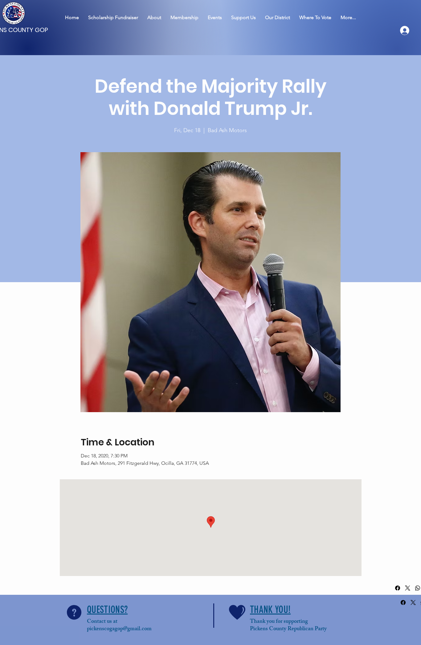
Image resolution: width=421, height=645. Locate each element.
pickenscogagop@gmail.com (119, 629)
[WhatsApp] (417, 588)
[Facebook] (397, 588)
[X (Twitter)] (407, 588)
